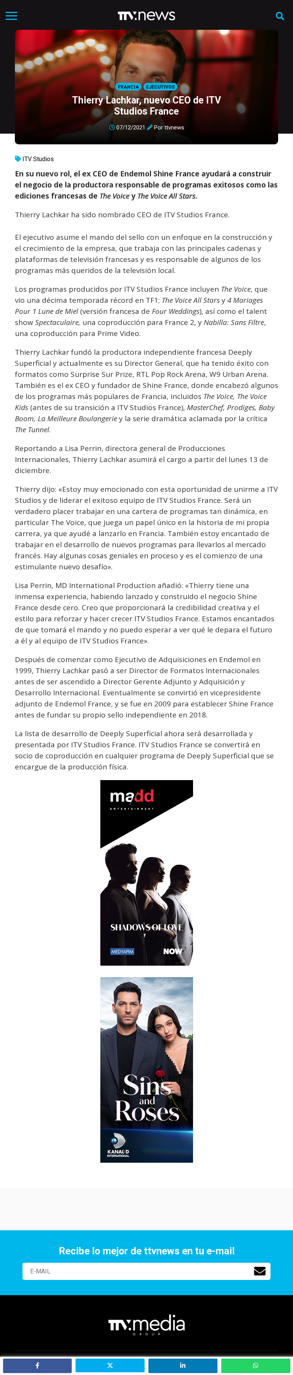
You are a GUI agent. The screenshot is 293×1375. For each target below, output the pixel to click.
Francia (128, 87)
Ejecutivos (160, 87)
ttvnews (174, 127)
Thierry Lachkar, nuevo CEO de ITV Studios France (146, 106)
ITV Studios (38, 159)
